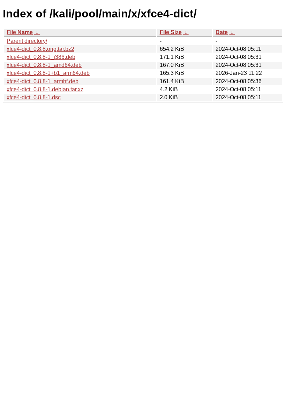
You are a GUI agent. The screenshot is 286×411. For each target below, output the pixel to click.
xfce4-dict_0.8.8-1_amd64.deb (44, 65)
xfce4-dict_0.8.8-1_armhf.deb (42, 81)
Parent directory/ (27, 41)
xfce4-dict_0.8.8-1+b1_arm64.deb (48, 73)
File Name (20, 32)
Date (222, 32)
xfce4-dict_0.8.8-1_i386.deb (41, 57)
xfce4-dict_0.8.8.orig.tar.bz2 (40, 49)
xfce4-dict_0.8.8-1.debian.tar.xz (45, 89)
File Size (171, 32)
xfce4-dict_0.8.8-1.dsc (34, 97)
